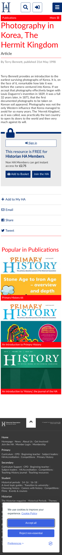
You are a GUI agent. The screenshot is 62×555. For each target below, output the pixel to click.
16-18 (34, 482)
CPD (17, 454)
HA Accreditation (10, 457)
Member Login (23, 444)
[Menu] (57, 7)
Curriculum (7, 454)
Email (9, 210)
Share (9, 220)
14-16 (25, 482)
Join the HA (41, 174)
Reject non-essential (31, 533)
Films (4, 491)
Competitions (28, 457)
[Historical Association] (6, 8)
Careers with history (32, 488)
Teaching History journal (14, 472)
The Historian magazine (14, 501)
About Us (28, 441)
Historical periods (11, 482)
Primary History (45, 457)
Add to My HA (15, 199)
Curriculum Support (12, 467)
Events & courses (18, 491)
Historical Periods (37, 501)
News (18, 441)
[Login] (37, 7)
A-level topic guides (12, 485)
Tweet (9, 230)
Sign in (32, 143)
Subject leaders (50, 454)
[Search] (25, 7)
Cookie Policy (29, 513)
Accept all (31, 523)
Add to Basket (19, 174)
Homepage (7, 441)
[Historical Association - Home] (11, 425)
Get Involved (41, 441)
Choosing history (11, 488)
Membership (39, 444)
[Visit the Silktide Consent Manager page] (50, 543)
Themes (52, 501)
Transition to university (36, 485)
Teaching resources (39, 472)
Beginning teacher (30, 454)
